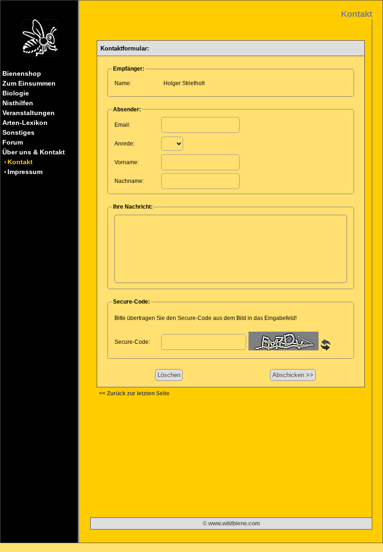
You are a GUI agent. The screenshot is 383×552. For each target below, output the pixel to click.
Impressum (25, 171)
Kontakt (20, 162)
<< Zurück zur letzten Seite (134, 393)
